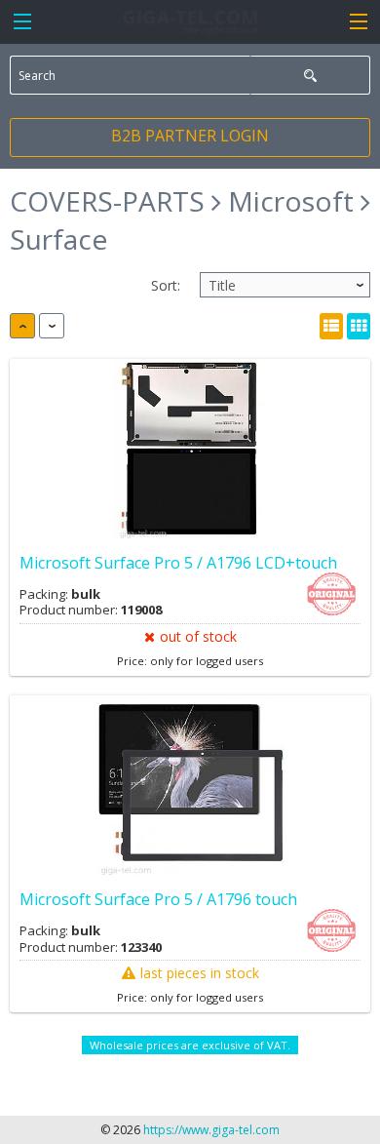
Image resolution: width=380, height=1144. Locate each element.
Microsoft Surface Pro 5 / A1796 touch (158, 899)
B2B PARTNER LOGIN (190, 135)
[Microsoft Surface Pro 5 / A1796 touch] (190, 785)
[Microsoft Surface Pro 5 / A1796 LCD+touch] (190, 449)
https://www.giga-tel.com (211, 1130)
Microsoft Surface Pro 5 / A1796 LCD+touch (178, 562)
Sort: (165, 285)
